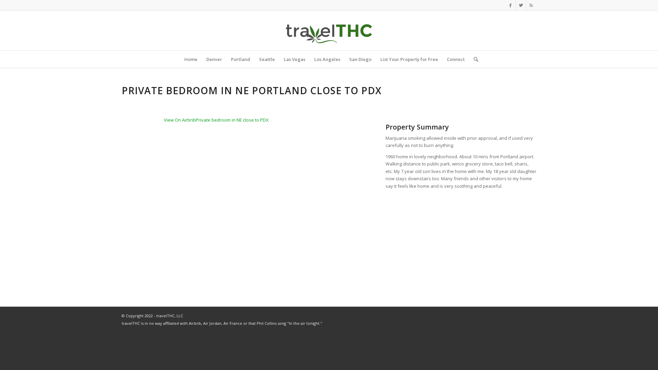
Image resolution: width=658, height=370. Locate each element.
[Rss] (531, 5)
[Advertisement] (461, 241)
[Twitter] (521, 5)
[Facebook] (510, 5)
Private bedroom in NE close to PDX (232, 120)
